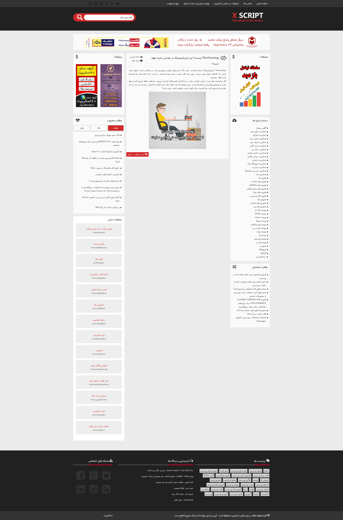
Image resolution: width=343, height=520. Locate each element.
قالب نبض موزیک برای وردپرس (107, 135)
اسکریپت (265, 494)
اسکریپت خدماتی (259, 160)
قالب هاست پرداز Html (256, 314)
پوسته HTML (260, 214)
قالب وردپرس (217, 489)
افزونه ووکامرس (223, 475)
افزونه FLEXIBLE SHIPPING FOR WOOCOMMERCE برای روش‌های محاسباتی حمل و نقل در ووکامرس (251, 303)
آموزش (248, 494)
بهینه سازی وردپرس (239, 471)
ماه (99, 128)
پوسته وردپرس (260, 239)
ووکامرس (205, 489)
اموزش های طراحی (258, 203)
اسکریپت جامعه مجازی (256, 153)
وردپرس (208, 494)
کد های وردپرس (262, 485)
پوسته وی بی (260, 242)
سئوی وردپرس (255, 471)
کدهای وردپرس (262, 489)
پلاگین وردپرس (244, 480)
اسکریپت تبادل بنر (259, 149)
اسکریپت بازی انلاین (258, 146)
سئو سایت (224, 471)
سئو (245, 489)
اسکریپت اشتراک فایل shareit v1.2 (105, 151)
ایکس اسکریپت (238, 515)
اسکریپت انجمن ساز (258, 139)
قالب (252, 489)
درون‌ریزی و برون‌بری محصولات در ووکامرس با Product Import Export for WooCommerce (100, 189)
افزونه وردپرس (236, 494)
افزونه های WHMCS (257, 185)
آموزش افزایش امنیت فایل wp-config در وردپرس (249, 276)
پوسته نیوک (261, 231)
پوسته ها (262, 235)
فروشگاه (262, 249)
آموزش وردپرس (221, 494)
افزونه (256, 494)
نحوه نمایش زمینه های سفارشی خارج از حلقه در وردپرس (250, 283)
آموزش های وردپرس (215, 485)
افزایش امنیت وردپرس (241, 475)
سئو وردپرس (215, 480)
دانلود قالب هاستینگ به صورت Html (105, 168)
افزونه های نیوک (259, 192)
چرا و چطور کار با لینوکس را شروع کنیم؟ (249, 289)
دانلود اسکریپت (229, 480)
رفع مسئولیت (173, 3)
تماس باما (247, 3)
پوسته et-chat (260, 210)
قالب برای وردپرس (261, 475)
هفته (115, 128)
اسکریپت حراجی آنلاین (257, 156)
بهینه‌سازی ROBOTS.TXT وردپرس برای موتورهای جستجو (99, 143)
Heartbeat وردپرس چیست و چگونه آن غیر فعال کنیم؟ (100, 160)
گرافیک (263, 253)
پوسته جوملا (261, 221)
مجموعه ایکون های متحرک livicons (251, 310)
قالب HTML (208, 475)
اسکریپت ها (261, 174)
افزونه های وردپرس (258, 196)
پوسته (255, 480)
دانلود (266, 471)
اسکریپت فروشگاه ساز (256, 164)
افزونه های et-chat (258, 181)
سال (82, 128)
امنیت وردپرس (247, 485)
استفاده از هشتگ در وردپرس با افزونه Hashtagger (250, 319)
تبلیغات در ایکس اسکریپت (226, 3)
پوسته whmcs (260, 217)
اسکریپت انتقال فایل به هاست (107, 174)
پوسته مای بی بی (259, 228)
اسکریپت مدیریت (259, 167)
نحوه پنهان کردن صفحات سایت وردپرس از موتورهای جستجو (250, 294)
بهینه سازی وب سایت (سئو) (196, 3)
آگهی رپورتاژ (261, 128)
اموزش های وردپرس (208, 471)
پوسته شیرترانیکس (258, 224)
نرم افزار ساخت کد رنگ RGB (108, 207)
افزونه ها (262, 178)
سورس (263, 246)
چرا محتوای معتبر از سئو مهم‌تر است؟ (104, 181)
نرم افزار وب (260, 257)
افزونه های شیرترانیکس (256, 189)
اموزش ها (262, 199)
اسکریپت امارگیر (259, 135)
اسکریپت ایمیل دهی (258, 142)
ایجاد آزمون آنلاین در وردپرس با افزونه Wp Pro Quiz (101, 199)
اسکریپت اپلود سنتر (258, 131)
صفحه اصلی (262, 3)
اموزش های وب (259, 206)
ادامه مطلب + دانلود (136, 154)
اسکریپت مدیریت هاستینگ (255, 171)
